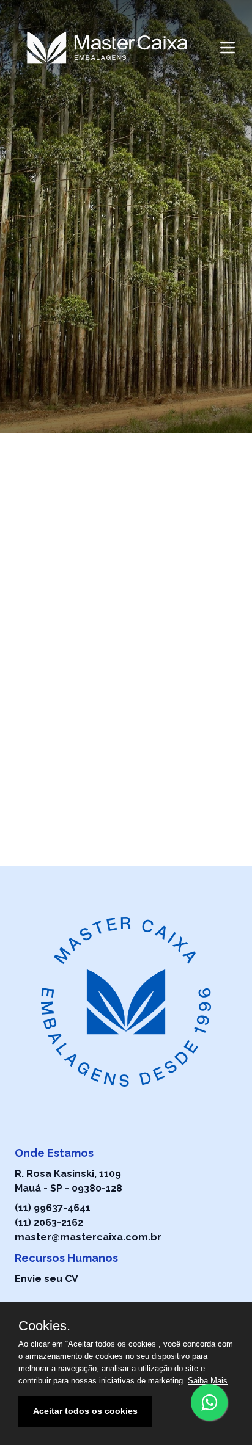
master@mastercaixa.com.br (88, 1237)
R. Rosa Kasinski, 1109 (68, 1173)
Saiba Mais (208, 1380)
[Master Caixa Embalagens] (107, 47)
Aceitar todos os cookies (85, 1411)
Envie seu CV (46, 1278)
